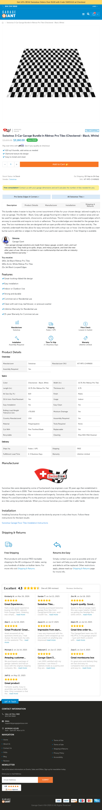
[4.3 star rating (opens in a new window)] (32, 588)
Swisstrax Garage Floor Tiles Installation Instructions (25, 523)
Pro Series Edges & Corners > (26, 197)
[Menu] (83, 14)
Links (94, 6)
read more (20, 614)
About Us (6, 744)
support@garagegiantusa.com (16, 723)
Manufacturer (51, 205)
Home (3, 22)
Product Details (31, 205)
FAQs (5, 752)
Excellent (10, 588)
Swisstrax (13, 179)
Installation (71, 205)
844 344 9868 (11, 6)
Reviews (6, 761)
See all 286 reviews (50, 588)
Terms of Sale (59, 745)
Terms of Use (58, 740)
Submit (45, 780)
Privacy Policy (59, 753)
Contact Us (7, 748)
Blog (5, 757)
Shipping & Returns (90, 205)
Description (12, 205)
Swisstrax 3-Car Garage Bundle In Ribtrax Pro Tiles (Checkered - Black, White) (50, 135)
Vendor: (5, 179)
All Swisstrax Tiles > (76, 197)
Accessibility (58, 757)
